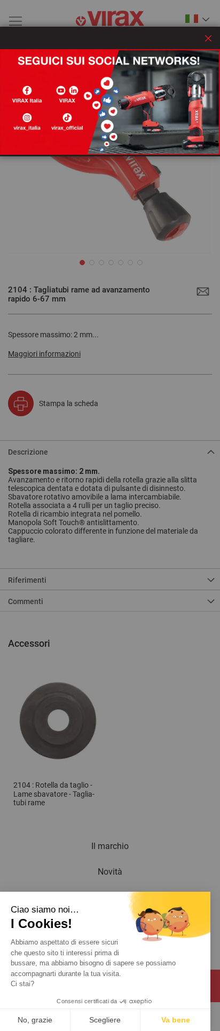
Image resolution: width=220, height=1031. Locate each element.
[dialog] (110, 515)
